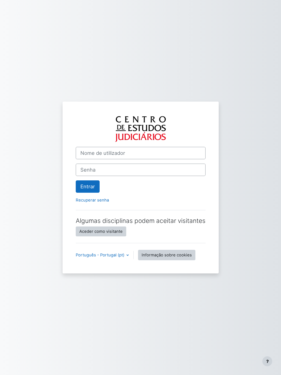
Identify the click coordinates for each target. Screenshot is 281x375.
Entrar (87, 186)
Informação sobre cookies (167, 255)
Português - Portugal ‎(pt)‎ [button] (100, 255)
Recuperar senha (92, 200)
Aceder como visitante (101, 231)
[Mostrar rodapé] (267, 361)
